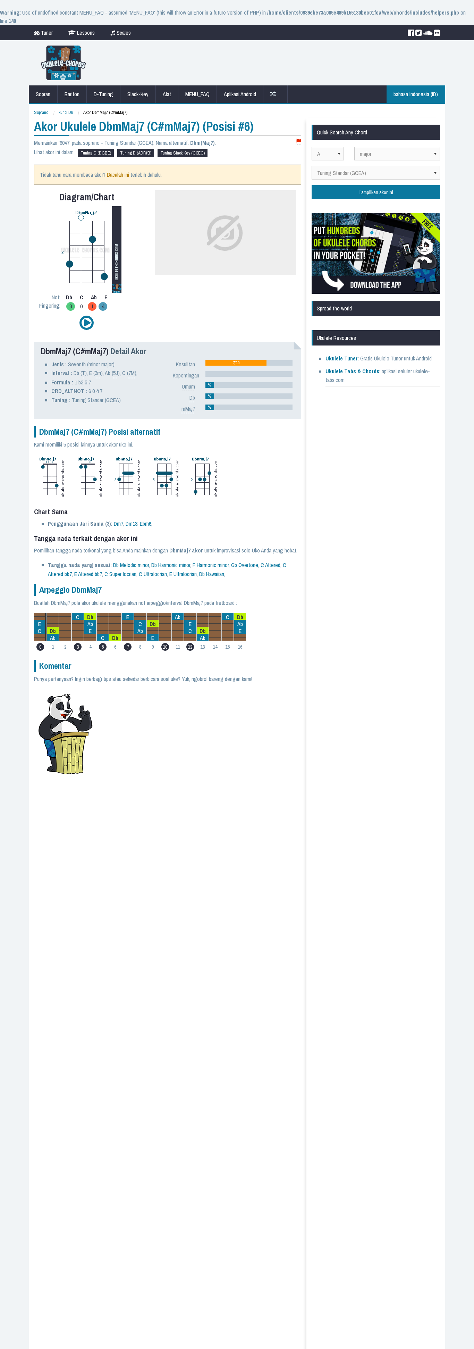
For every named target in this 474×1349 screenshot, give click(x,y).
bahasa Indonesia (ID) (415, 94)
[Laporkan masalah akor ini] (298, 141)
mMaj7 (188, 409)
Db (192, 397)
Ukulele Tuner (341, 358)
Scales (123, 32)
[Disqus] (201, 776)
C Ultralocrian (153, 574)
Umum (188, 386)
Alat (167, 94)
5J (115, 373)
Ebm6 (145, 523)
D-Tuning (103, 94)
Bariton (72, 94)
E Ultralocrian (183, 574)
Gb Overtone (244, 565)
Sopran (43, 94)
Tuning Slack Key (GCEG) (182, 153)
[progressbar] (249, 363)
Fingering (49, 305)
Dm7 (118, 523)
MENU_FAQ (197, 94)
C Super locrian (120, 574)
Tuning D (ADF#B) (135, 153)
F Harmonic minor (211, 565)
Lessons (85, 32)
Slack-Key (138, 94)
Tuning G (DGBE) (96, 153)
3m (98, 373)
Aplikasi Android (240, 94)
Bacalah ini (118, 174)
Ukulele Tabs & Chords (352, 371)
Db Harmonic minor (170, 565)
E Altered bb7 (88, 574)
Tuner (46, 32)
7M (131, 373)
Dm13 (131, 523)
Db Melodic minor (131, 565)
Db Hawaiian (211, 574)
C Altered (270, 565)
